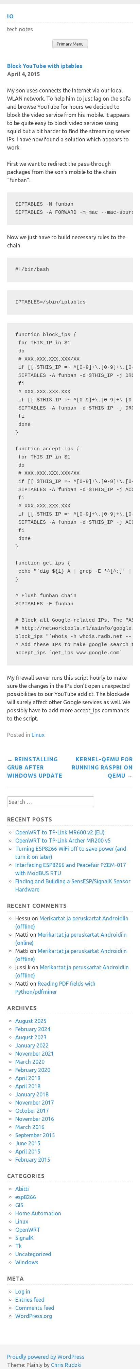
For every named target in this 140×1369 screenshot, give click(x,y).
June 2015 (27, 1143)
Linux (38, 735)
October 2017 (32, 1111)
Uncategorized (33, 1254)
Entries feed (30, 1300)
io (10, 16)
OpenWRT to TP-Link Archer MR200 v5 (63, 840)
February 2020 (32, 1070)
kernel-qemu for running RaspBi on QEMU (102, 767)
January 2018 (32, 1094)
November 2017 (34, 1102)
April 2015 (27, 1151)
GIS (19, 1205)
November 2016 (34, 1119)
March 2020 (30, 1062)
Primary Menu (70, 44)
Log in (22, 1291)
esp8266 (25, 1197)
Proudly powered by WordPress (46, 1357)
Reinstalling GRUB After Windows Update (35, 767)
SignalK (24, 1238)
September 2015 (35, 1135)
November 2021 (34, 1054)
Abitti (22, 1189)
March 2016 (30, 1127)
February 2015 (32, 1160)
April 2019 (27, 1078)
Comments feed (34, 1308)
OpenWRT (27, 1230)
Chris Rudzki (66, 1365)
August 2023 (31, 1037)
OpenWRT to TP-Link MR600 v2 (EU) (60, 832)
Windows (26, 1262)
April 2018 (27, 1086)
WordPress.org (33, 1316)
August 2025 (31, 1021)
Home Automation (38, 1213)
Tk (18, 1246)
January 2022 (32, 1045)
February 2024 (32, 1029)
